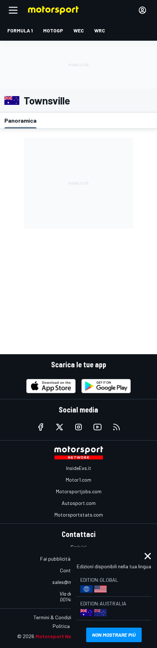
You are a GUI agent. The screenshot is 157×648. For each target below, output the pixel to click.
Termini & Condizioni (56, 617)
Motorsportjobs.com (79, 491)
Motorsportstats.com (78, 514)
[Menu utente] (142, 10)
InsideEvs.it (78, 468)
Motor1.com (78, 480)
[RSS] (116, 427)
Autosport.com (79, 503)
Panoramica (20, 120)
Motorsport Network (60, 636)
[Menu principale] (13, 10)
